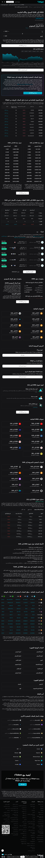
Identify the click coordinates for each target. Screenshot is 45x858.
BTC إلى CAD (35, 331)
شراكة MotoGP (40, 835)
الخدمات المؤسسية (14, 819)
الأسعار (25, 819)
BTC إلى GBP (14, 325)
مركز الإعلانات (40, 819)
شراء (4, 243)
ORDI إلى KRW (14, 441)
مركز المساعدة (15, 806)
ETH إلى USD (14, 313)
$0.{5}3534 (32, 623)
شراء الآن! (6, 110)
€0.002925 (25, 633)
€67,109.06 (25, 599)
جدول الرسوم (15, 831)
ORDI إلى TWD (35, 423)
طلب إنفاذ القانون (7, 806)
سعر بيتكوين (24, 821)
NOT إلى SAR (35, 484)
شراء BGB (24, 815)
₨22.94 (11, 617)
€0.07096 (25, 617)
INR (13, 856)
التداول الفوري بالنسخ (31, 821)
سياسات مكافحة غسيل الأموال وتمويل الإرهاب (6, 815)
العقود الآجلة (33, 806)
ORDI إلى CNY (14, 423)
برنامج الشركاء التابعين (14, 817)
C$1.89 (19, 605)
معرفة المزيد (35, 407)
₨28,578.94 (10, 608)
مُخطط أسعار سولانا (23, 825)
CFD (34, 808)
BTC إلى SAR (35, 472)
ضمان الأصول (15, 823)
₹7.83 (3, 617)
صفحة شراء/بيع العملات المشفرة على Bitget (25, 84)
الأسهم (34, 812)
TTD (18, 856)
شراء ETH (24, 809)
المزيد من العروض (29, 271)
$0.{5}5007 (32, 620)
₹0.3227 (2, 633)
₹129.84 (2, 605)
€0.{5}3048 (25, 623)
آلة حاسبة (24, 827)
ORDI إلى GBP (14, 447)
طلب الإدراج (16, 812)
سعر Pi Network (23, 833)
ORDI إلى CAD (14, 435)
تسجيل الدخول (17, 1)
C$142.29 (18, 608)
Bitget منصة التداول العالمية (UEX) (39, 826)
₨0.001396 (10, 620)
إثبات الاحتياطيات (40, 821)
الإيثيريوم (24, 823)
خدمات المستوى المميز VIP (15, 815)
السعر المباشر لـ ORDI (22, 70)
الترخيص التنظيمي (6, 812)
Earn (34, 819)
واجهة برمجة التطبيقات (32, 833)
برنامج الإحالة (15, 829)
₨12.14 (11, 630)
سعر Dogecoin (23, 841)
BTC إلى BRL (14, 331)
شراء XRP (24, 813)
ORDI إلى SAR (35, 441)
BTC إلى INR (36, 337)
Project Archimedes (14, 821)
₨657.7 (11, 614)
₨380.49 (11, 605)
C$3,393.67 (18, 602)
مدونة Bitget (41, 814)
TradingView (32, 841)
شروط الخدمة (7, 820)
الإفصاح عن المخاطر (6, 822)
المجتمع (42, 808)
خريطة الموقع (40, 841)
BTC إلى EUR (35, 325)
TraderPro (33, 837)
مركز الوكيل (33, 835)
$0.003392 (32, 633)
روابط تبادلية (41, 828)
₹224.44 (2, 614)
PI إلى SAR (15, 484)
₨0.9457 (11, 633)
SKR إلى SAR (14, 466)
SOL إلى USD (14, 319)
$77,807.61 (32, 599)
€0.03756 (25, 630)
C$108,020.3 (18, 599)
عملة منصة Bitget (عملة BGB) (40, 817)
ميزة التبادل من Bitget (31, 843)
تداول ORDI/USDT (15, 271)
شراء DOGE (24, 811)
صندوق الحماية (40, 823)
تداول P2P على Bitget (37, 236)
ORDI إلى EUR (35, 435)
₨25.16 (11, 611)
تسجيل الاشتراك (10, 1)
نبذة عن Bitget (40, 804)
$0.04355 (32, 630)
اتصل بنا (41, 806)
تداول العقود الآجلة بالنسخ (31, 824)
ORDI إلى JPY (35, 447)
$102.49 (32, 608)
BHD (32, 856)
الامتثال (8, 810)
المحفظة (33, 839)
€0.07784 (25, 611)
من (42, 30)
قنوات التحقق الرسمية (14, 808)
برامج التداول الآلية (31, 830)
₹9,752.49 (2, 608)
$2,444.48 (32, 602)
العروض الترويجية (15, 827)
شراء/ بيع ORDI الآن (22, 45)
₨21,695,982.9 (10, 599)
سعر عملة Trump (23, 839)
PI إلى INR (15, 337)
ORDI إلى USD (35, 429)
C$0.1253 (18, 611)
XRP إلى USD (35, 319)
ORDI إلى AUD (14, 429)
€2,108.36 (25, 602)
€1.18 (26, 605)
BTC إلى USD (35, 313)
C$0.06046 (18, 630)
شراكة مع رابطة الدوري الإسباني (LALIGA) (40, 832)
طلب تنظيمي (7, 808)
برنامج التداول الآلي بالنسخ (31, 827)
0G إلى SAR (14, 478)
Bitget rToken (24, 843)
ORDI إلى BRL (35, 453)
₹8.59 (3, 611)
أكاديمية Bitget (40, 812)
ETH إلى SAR (35, 478)
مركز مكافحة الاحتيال (14, 810)
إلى (42, 35)
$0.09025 (32, 611)
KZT (27, 856)
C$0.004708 (18, 633)
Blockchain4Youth (40, 837)
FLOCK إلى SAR (35, 466)
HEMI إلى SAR (14, 472)
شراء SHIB (24, 817)
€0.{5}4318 (25, 620)
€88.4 (26, 608)
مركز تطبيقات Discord (32, 848)
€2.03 (26, 614)
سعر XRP (24, 831)
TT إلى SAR (15, 490)
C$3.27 (19, 614)
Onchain (33, 810)
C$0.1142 (18, 617)
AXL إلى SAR (35, 490)
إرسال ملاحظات (15, 804)
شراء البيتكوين (23, 807)
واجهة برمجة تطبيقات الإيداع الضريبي (14, 834)
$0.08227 (32, 617)
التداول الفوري (32, 804)
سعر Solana (24, 837)
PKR (36, 856)
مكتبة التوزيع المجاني (31, 850)
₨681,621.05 (10, 602)
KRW (9, 856)
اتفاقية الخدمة (7, 804)
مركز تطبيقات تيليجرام (31, 845)
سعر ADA (24, 835)
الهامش (33, 817)
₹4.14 (3, 630)
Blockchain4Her (40, 839)
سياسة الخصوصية (7, 818)
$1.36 (33, 605)
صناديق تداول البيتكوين (22, 829)
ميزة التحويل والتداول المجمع (31, 815)
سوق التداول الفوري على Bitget (19, 237)
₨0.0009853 (10, 623)
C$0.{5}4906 (18, 623)
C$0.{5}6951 (18, 620)
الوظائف (41, 810)
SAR (22, 856)
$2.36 (33, 614)
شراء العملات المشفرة (22, 805)
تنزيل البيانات (16, 825)
